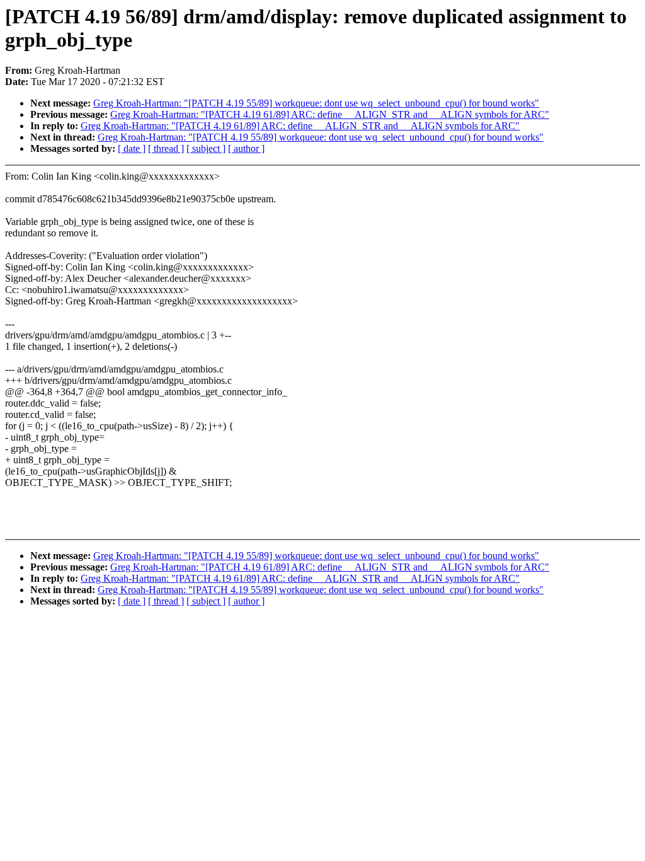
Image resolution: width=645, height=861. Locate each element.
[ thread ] (166, 148)
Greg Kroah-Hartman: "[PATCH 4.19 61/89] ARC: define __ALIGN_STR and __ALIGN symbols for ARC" (329, 114)
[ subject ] (205, 148)
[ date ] (132, 148)
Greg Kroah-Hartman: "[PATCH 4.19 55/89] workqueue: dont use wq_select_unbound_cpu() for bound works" (316, 103)
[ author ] (246, 148)
